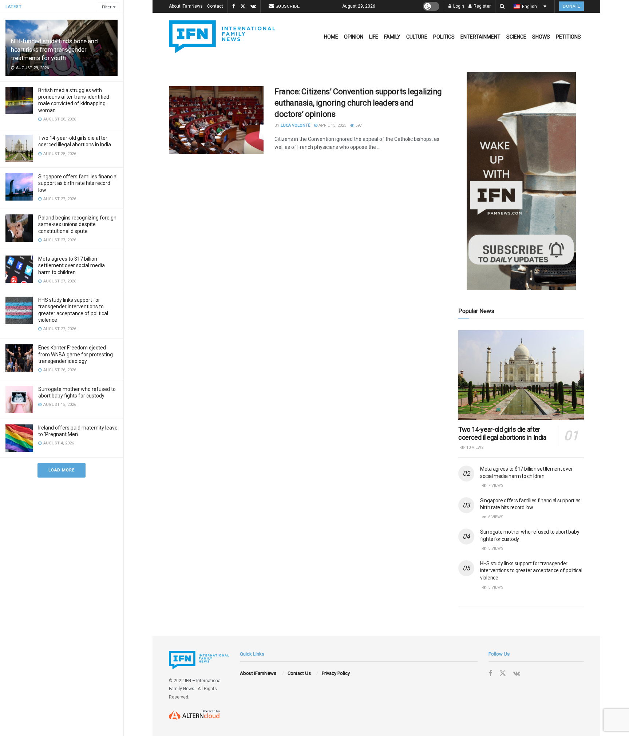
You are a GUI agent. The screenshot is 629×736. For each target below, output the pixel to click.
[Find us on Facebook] (233, 6)
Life (373, 37)
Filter (106, 7)
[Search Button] (502, 6)
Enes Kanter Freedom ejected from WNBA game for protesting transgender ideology (75, 354)
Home (331, 37)
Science (516, 37)
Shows (541, 37)
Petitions (568, 37)
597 (358, 125)
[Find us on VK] (253, 6)
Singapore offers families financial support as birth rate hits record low (78, 183)
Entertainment (480, 37)
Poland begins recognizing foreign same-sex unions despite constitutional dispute (77, 224)
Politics (444, 37)
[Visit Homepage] (222, 36)
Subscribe (288, 6)
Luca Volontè (295, 125)
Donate (571, 6)
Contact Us (299, 673)
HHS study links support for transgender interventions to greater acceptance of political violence (531, 571)
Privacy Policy (336, 673)
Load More (61, 470)
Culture (416, 37)
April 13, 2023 (331, 125)
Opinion (353, 37)
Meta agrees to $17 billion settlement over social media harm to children (71, 265)
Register (481, 6)
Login (458, 6)
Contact (215, 6)
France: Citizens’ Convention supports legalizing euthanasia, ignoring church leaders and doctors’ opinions (358, 103)
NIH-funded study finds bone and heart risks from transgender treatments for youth (54, 49)
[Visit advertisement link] (521, 181)
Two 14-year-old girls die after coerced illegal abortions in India (502, 434)
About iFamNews (186, 6)
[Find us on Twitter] (242, 6)
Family (392, 37)
